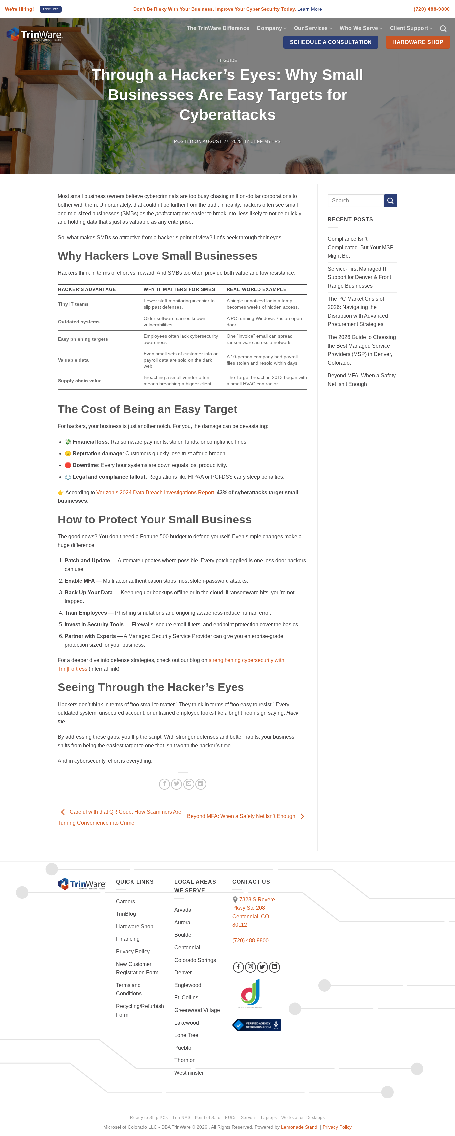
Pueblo (182, 1048)
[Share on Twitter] (176, 784)
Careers (125, 901)
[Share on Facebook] (164, 784)
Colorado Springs (195, 960)
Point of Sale (208, 1117)
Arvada (182, 910)
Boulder (183, 935)
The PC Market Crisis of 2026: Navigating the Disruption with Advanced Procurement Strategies (358, 311)
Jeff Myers (266, 141)
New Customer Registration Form (137, 968)
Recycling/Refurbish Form (140, 1010)
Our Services (311, 28)
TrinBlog (126, 914)
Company (269, 28)
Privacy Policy (133, 951)
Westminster (189, 1073)
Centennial (187, 947)
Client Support (409, 28)
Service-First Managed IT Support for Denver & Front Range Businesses (359, 277)
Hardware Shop (134, 926)
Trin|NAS (181, 1117)
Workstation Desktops (303, 1117)
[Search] (443, 28)
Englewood (187, 985)
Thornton (185, 1060)
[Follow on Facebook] (238, 967)
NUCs (230, 1117)
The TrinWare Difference (218, 28)
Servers (248, 1117)
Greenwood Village (197, 1010)
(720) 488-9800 (432, 9)
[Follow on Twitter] (262, 967)
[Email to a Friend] (188, 784)
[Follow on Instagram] (250, 967)
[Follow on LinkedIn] (274, 967)
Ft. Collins (186, 997)
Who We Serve (359, 28)
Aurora (182, 922)
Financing (128, 939)
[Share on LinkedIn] (200, 784)
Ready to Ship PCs (149, 1117)
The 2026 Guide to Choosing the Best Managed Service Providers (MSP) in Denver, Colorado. (362, 350)
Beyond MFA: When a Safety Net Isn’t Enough (242, 816)
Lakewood (186, 1023)
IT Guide (227, 60)
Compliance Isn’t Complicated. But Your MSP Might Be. (361, 247)
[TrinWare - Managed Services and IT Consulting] (81, 35)
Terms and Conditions (129, 989)
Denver (183, 972)
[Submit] (390, 200)
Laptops (269, 1117)
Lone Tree (186, 1035)
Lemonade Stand (299, 1127)
